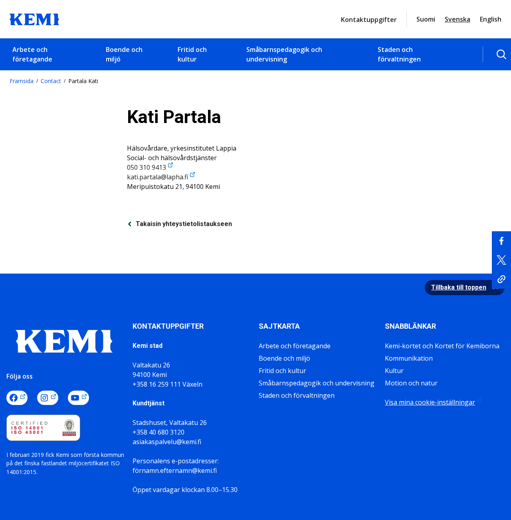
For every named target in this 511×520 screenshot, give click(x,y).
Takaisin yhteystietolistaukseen (184, 224)
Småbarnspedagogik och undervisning (284, 54)
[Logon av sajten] (34, 18)
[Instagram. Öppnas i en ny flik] (47, 398)
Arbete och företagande (32, 54)
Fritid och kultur (192, 54)
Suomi (425, 19)
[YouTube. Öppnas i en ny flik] (78, 398)
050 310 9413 (146, 167)
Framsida (22, 81)
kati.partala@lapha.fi (157, 177)
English (490, 19)
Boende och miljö (124, 54)
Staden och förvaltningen (399, 54)
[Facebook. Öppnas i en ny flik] (17, 398)
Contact (51, 81)
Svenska (457, 19)
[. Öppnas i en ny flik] (501, 240)
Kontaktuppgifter (369, 19)
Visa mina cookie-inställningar (430, 402)
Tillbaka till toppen (458, 287)
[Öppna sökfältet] (501, 54)
